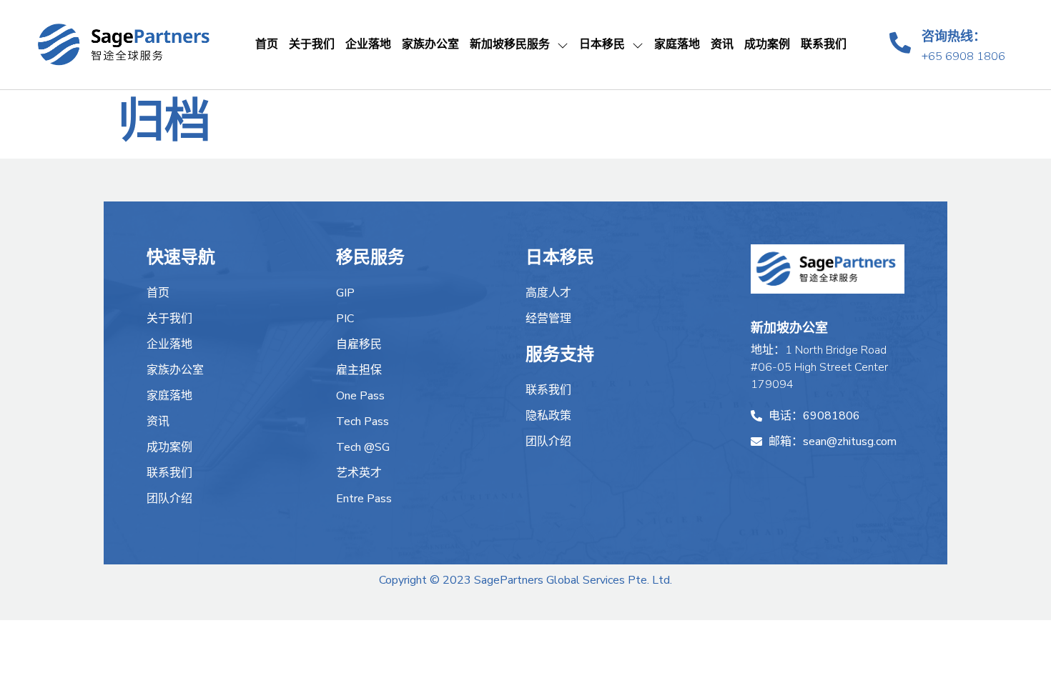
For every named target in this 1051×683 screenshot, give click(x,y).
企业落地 (368, 44)
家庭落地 (677, 44)
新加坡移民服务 (510, 44)
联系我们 (824, 44)
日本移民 (602, 44)
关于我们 (312, 44)
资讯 (722, 44)
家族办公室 (430, 44)
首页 (266, 44)
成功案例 (767, 44)
